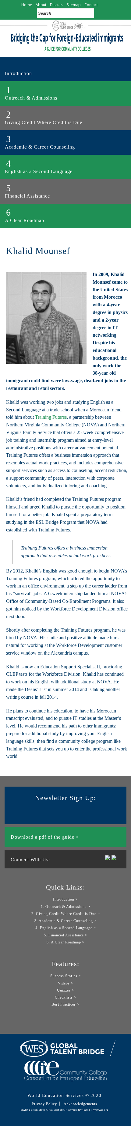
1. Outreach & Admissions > (65, 907)
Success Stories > (65, 976)
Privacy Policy (44, 1104)
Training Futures (51, 417)
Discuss (56, 4)
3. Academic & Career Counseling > (65, 921)
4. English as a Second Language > (65, 928)
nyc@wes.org (100, 1109)
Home (26, 4)
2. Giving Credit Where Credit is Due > (65, 914)
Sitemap (74, 4)
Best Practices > (65, 1004)
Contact (91, 4)
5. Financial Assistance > (65, 935)
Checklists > (65, 997)
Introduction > (65, 899)
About (41, 4)
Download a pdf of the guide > (45, 837)
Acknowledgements (80, 1104)
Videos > (65, 983)
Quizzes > (65, 990)
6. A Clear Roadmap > (66, 942)
